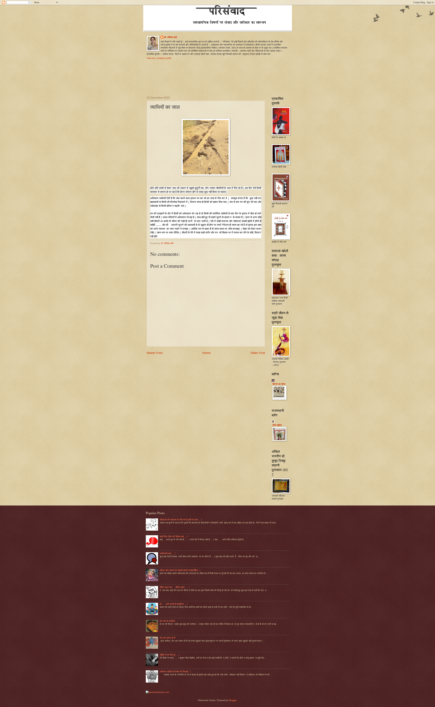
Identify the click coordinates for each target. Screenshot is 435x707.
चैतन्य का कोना (279, 384)
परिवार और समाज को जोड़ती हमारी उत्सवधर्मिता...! (180, 570)
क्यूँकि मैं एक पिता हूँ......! (170, 655)
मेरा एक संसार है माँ (167, 638)
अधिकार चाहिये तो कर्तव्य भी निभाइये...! (175, 671)
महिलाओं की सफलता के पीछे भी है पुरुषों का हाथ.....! (181, 519)
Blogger (232, 700)
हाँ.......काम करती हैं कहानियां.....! (174, 604)
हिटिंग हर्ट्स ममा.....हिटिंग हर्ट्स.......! (175, 587)
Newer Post (154, 353)
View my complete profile (159, 58)
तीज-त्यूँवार (277, 425)
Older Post (257, 353)
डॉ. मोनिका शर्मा (170, 37)
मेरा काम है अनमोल (167, 621)
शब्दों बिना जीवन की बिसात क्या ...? (174, 536)
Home (206, 353)
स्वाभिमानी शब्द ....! (167, 553)
